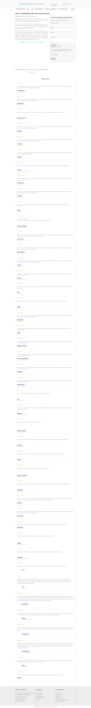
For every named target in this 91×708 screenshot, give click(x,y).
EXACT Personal (24, 4)
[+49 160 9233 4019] (52, 2)
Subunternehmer (39, 9)
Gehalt (27, 20)
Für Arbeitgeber (39, 694)
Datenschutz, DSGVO (40, 696)
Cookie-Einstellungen (40, 697)
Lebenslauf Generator (51, 9)
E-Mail (52, 27)
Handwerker (58, 696)
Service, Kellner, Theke (60, 694)
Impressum (38, 699)
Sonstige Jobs (58, 693)
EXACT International (63, 9)
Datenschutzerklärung (67, 50)
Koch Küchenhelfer (59, 697)
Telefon (52, 32)
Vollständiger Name (55, 23)
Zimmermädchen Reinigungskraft (62, 699)
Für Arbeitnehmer (39, 693)
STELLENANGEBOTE (20, 9)
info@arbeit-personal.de (20, 696)
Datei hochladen (54, 43)
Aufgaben (17, 24)
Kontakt (73, 9)
